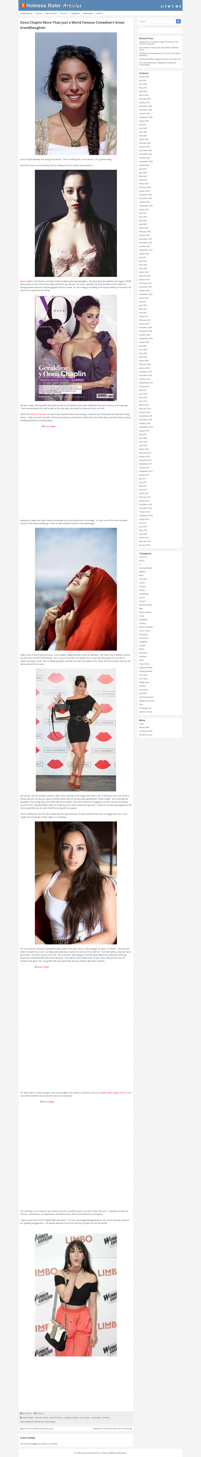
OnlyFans (143, 656)
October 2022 (144, 246)
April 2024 (143, 180)
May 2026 (143, 87)
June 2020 (143, 349)
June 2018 (143, 438)
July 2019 (142, 390)
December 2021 (145, 283)
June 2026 (143, 84)
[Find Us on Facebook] (165, 6)
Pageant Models (146, 667)
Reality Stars (144, 682)
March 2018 (143, 449)
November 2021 (145, 287)
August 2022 (144, 253)
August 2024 (144, 165)
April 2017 (143, 489)
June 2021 (143, 305)
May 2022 (143, 264)
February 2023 (145, 231)
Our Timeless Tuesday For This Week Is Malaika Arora (158, 48)
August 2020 (144, 342)
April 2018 (143, 445)
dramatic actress (41, 1417)
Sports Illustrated (146, 697)
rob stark (106, 1417)
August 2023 (144, 209)
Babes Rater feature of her (113, 1092)
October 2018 (144, 423)
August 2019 (144, 386)
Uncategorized (145, 708)
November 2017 (145, 464)
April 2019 (143, 401)
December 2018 (145, 416)
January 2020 (144, 368)
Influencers (143, 638)
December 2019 (145, 371)
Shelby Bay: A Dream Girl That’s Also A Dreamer (111, 1428)
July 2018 (142, 434)
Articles (39, 13)
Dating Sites (144, 594)
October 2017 (144, 467)
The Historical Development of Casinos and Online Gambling (160, 54)
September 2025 (146, 117)
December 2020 (145, 327)
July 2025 (142, 124)
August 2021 (144, 298)
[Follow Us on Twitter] (169, 6)
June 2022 (143, 261)
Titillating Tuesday (146, 700)
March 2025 (143, 139)
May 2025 (143, 132)
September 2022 (146, 250)
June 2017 (143, 482)
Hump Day (143, 634)
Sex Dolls (143, 693)
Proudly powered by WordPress (87, 1453)
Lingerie (142, 645)
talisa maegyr (50, 1422)
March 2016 (143, 537)
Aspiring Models (145, 568)
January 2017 (144, 501)
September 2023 (146, 205)
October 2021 (144, 290)
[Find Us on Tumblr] (180, 6)
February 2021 (145, 320)
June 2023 (143, 217)
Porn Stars (143, 678)
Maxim (142, 649)
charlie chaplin (28, 1417)
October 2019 (144, 379)
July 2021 (142, 301)
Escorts (142, 597)
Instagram (143, 641)
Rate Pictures (51, 13)
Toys (141, 704)
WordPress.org (145, 734)
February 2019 (145, 408)
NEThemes (122, 1453)
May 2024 (143, 176)
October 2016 (144, 512)
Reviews (142, 686)
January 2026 (144, 102)
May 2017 (143, 486)
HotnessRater (26, 13)
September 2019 (146, 382)
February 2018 (145, 453)
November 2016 (145, 508)
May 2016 (143, 530)
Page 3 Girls (144, 664)
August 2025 (144, 121)
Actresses (39, 1413)
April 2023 (143, 224)
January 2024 (144, 191)
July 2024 (142, 169)
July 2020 (142, 346)
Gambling (143, 619)
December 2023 (145, 194)
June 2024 (143, 172)
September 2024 (146, 161)
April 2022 (143, 268)
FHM (141, 608)
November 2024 (145, 154)
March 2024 (143, 183)
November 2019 (145, 375)
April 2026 (143, 91)
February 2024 (145, 187)
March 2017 (143, 493)
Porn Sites (143, 675)
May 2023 (143, 220)
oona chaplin (84, 1417)
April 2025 (143, 135)
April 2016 (143, 534)
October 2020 (144, 335)
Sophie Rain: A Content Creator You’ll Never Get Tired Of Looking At (158, 43)
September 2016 (146, 515)
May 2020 (143, 353)
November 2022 (145, 242)
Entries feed (144, 727)
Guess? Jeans (144, 630)
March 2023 (143, 228)
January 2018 (144, 456)
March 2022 (143, 272)
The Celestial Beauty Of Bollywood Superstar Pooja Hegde (157, 63)
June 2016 (143, 526)
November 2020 (145, 331)
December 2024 (145, 150)
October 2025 (144, 113)
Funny (141, 616)
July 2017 (142, 478)
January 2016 (144, 545)
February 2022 (145, 276)
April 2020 (143, 357)
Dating (141, 590)
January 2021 (144, 323)
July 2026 (142, 80)
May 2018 (143, 442)
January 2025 (144, 146)
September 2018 (146, 427)
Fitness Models (145, 612)
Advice (142, 560)
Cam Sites (143, 579)
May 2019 (143, 397)
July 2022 (142, 257)
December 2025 (145, 106)
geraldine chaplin (71, 1417)
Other (141, 660)
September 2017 (146, 471)
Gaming (142, 623)
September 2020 (146, 338)
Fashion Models (145, 605)
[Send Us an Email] (162, 6)
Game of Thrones (38, 414)
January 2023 (144, 235)
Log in (141, 723)
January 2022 (144, 279)
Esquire (142, 601)
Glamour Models (146, 627)
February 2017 (145, 497)
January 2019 (144, 412)
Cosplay (142, 586)
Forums (63, 13)
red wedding (96, 1417)
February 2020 (145, 364)
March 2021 (143, 316)
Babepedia (88, 13)
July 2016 (142, 523)
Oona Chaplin (26, 159)
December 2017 (145, 460)
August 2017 (144, 475)
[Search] (178, 21)
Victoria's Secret (145, 712)
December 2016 (145, 504)
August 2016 (144, 519)
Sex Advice (143, 689)
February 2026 (145, 99)
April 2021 (143, 312)
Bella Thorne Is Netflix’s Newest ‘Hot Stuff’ (37, 1428)
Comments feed (145, 731)
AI (140, 564)
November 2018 (145, 419)
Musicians (143, 653)
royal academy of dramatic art (32, 1422)
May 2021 (143, 309)
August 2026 (144, 76)
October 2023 (144, 202)
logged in (36, 1443)
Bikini (141, 575)
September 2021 (146, 294)
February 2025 (145, 143)
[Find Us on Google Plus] (173, 6)
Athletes (142, 571)
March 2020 (143, 360)
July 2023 (142, 213)
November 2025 (145, 110)
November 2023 (145, 198)
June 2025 (143, 128)
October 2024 (144, 158)
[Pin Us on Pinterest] (177, 6)
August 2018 (144, 430)
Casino (142, 582)
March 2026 (143, 95)
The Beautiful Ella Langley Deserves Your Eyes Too (160, 59)
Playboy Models (145, 671)
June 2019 (143, 394)
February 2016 (145, 541)
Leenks (99, 13)
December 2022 (145, 239)
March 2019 (143, 405)
